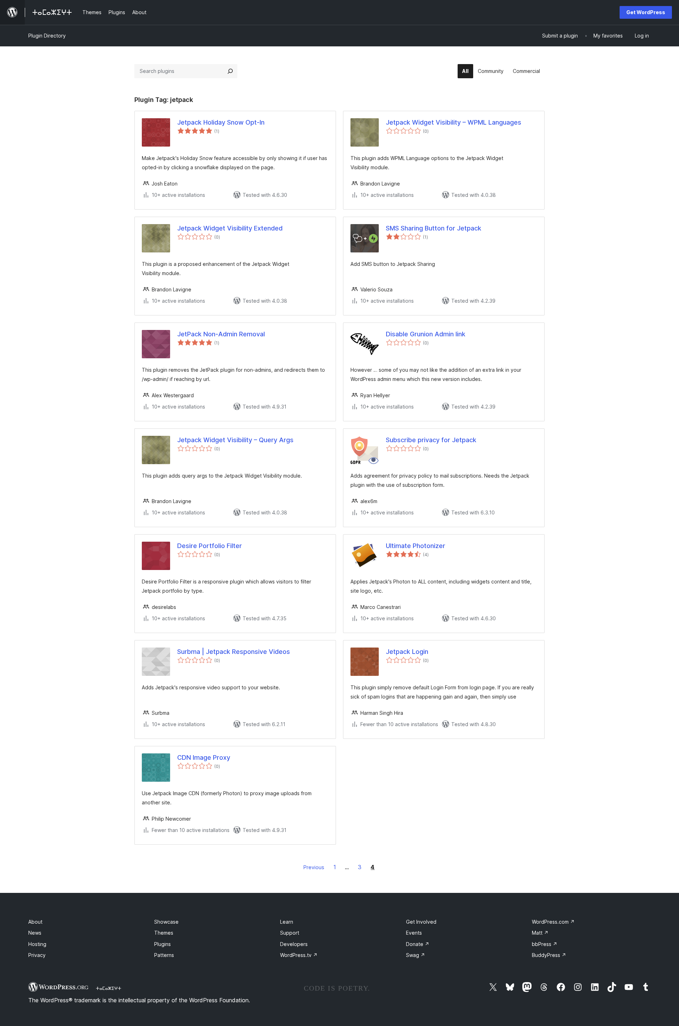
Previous (313, 867)
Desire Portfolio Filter (209, 545)
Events (414, 933)
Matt (540, 933)
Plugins (162, 944)
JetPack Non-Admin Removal (221, 334)
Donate (417, 944)
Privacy (37, 955)
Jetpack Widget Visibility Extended (230, 228)
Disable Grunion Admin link (425, 334)
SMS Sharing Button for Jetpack (433, 228)
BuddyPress (549, 955)
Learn (286, 922)
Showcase (166, 922)
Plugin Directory (47, 36)
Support (289, 933)
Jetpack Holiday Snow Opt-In (221, 122)
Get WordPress (645, 12)
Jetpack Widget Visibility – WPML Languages (453, 122)
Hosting (37, 944)
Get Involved (421, 922)
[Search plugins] (230, 71)
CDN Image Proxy (203, 757)
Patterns (164, 955)
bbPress (544, 944)
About (35, 922)
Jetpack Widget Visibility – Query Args (235, 440)
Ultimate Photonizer (415, 545)
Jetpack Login (407, 651)
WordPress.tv (299, 955)
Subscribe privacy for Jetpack (431, 440)
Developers (294, 944)
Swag (415, 955)
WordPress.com (553, 922)
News (34, 933)
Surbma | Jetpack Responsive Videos (233, 651)
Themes (163, 933)
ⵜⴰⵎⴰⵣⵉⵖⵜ (108, 988)
